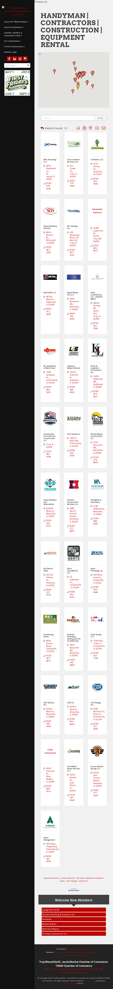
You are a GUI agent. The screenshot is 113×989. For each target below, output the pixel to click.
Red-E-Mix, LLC (49, 292)
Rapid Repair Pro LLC (72, 293)
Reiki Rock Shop (50, 933)
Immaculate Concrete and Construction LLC (49, 437)
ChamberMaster (70, 983)
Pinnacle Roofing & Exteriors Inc (58, 910)
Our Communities (11, 41)
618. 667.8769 (93, 969)
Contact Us (83, 881)
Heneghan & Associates (96, 501)
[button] (75, 80)
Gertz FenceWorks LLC (72, 570)
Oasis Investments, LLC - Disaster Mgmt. (97, 295)
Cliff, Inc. (71, 702)
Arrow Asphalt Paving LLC (97, 767)
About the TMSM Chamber (15, 21)
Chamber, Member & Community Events (13, 34)
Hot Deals (81, 878)
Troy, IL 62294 (65, 969)
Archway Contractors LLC (54, 929)
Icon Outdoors (73, 434)
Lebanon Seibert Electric (73, 367)
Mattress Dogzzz (50, 924)
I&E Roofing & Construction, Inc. (97, 436)
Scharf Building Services (50, 227)
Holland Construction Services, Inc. (73, 502)
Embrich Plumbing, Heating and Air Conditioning (74, 637)
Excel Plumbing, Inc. (97, 569)
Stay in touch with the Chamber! (78, 949)
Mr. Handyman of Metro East (49, 367)
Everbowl (46, 914)
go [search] (101, 117)
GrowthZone (89, 981)
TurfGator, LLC (97, 159)
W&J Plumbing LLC (49, 160)
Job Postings (71, 881)
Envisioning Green (48, 635)
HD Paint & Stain (48, 569)
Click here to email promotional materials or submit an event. (77, 952)
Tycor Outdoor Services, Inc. (73, 160)
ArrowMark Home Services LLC (73, 768)
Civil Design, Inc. (96, 703)
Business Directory (51, 878)
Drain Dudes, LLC (96, 635)
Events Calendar (68, 878)
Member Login (10, 52)
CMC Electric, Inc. (49, 703)
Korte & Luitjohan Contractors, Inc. (96, 369)
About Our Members (13, 27)
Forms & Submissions (13, 46)
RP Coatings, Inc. (72, 227)
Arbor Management (49, 838)
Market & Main (49, 919)
